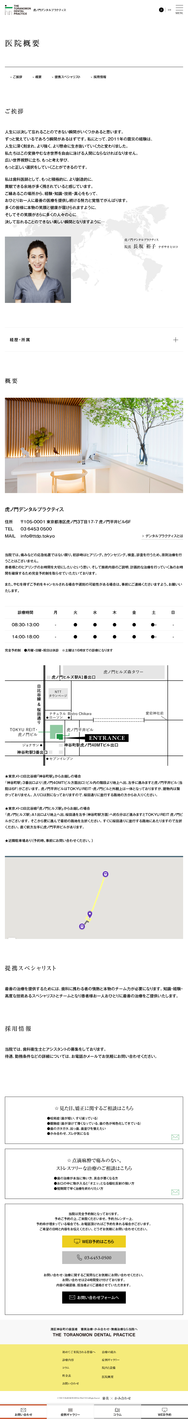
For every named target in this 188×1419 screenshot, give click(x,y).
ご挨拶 (17, 76)
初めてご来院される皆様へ (78, 1351)
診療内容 (68, 1359)
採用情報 (100, 76)
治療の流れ (109, 1351)
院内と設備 (109, 1367)
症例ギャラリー (110, 1359)
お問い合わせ (70, 1383)
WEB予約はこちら (98, 1241)
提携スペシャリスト (68, 76)
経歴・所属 (20, 339)
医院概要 (108, 1376)
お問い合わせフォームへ (98, 1297)
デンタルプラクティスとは (164, 535)
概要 (38, 76)
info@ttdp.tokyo (38, 536)
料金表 (66, 1375)
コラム (65, 1367)
